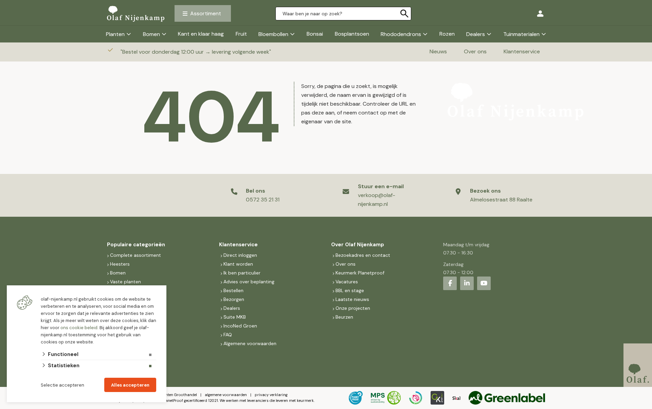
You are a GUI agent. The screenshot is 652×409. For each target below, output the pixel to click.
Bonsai (315, 33)
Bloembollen (273, 34)
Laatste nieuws (352, 299)
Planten (115, 34)
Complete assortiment (136, 255)
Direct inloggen (240, 255)
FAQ (227, 335)
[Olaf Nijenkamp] (135, 13)
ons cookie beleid (78, 328)
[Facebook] (450, 283)
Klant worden (238, 264)
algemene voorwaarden (226, 394)
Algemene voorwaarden (249, 343)
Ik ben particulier (241, 273)
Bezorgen (233, 299)
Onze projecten (353, 308)
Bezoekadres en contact (363, 255)
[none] (404, 13)
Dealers (475, 34)
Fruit (241, 33)
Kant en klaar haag (201, 33)
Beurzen (344, 317)
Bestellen (233, 290)
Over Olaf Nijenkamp (357, 244)
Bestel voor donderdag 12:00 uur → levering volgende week (196, 51)
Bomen (151, 34)
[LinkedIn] (467, 283)
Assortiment (205, 13)
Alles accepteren (130, 385)
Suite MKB (234, 317)
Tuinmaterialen (521, 34)
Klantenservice (522, 51)
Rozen (447, 33)
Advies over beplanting (248, 282)
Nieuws (438, 51)
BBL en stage (350, 290)
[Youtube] (484, 283)
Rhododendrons (401, 34)
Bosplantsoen (352, 33)
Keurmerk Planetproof (360, 273)
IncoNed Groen (240, 326)
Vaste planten (125, 282)
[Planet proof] (356, 398)
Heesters (120, 264)
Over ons (475, 51)
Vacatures (347, 282)
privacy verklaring (271, 394)
